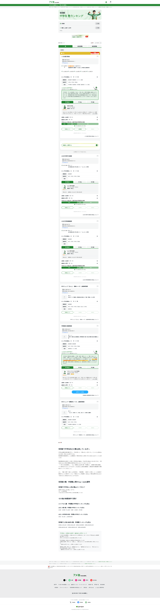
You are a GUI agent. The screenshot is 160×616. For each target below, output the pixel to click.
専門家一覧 (96, 584)
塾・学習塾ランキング (56, 7)
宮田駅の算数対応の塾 (72, 527)
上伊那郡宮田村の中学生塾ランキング (77, 563)
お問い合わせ (91, 587)
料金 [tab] (81, 102)
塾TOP (50, 7)
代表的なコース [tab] (67, 129)
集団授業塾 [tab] (94, 46)
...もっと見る (94, 113)
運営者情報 (102, 584)
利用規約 (56, 587)
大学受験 (79, 580)
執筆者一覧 (90, 584)
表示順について (62, 42)
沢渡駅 (72, 509)
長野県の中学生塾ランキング (65, 563)
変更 (98, 23)
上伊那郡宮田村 (69, 516)
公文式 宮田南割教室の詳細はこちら (90, 279)
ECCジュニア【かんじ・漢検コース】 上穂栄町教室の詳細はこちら (83, 319)
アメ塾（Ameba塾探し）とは (64, 584)
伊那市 (59, 516)
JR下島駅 (80, 509)
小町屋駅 (76, 509)
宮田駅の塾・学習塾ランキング (92, 7)
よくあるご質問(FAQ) (99, 587)
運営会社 (85, 587)
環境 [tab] (93, 102)
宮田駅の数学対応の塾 (62, 527)
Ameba (73, 602)
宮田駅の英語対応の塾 (89, 525)
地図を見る (66, 63)
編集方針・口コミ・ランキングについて (79, 584)
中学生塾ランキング (55, 563)
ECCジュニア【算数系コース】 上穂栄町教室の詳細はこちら (85, 434)
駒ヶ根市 (64, 516)
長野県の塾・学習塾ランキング (66, 7)
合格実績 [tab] (80, 129)
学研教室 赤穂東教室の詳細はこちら (90, 395)
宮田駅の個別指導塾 (82, 527)
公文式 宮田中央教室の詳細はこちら (90, 214)
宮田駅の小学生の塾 (62, 525)
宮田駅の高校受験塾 (80, 525)
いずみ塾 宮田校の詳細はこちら (90, 136)
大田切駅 (64, 509)
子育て (87, 580)
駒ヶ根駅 (68, 509)
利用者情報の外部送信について (76, 587)
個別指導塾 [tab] (80, 46)
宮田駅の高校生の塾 (71, 525)
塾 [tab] (65, 46)
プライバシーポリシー (64, 587)
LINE (72, 580)
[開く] (97, 77)
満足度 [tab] (68, 102)
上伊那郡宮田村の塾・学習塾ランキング (79, 7)
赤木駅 (59, 509)
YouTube (95, 580)
